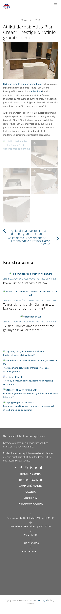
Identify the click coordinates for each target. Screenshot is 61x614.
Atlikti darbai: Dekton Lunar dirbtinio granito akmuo (29, 232)
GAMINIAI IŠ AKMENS (30, 485)
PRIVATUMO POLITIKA (30, 503)
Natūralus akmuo (27, 279)
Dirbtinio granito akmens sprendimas (22, 84)
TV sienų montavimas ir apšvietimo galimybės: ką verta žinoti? (28, 328)
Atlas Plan (36, 91)
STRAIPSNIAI (30, 497)
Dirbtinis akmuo (10, 279)
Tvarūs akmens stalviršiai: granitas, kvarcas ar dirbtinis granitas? (28, 306)
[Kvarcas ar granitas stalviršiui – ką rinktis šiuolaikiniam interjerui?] (20, 390)
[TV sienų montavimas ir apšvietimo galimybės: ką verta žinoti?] (13, 377)
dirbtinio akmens (24, 436)
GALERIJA (30, 491)
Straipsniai (51, 279)
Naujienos (40, 279)
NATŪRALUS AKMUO (30, 480)
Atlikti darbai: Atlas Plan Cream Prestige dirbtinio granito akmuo (29, 32)
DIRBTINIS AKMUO (30, 474)
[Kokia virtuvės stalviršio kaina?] (23, 351)
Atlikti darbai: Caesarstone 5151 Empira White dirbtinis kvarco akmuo (29, 240)
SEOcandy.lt (42, 600)
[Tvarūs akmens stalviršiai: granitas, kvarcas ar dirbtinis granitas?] (30, 362)
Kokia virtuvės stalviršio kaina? (25, 283)
